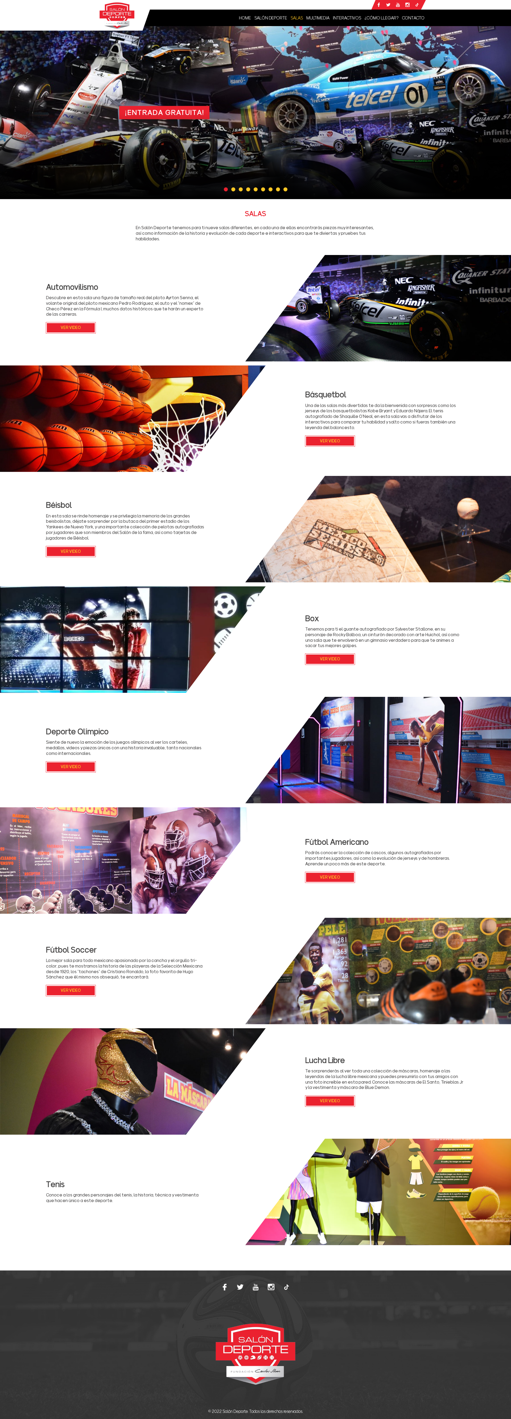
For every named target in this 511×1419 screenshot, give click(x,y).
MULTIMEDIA (317, 18)
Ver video (71, 328)
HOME (245, 18)
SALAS (297, 18)
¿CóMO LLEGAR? (381, 18)
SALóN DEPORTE (270, 18)
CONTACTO (413, 18)
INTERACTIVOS (347, 18)
